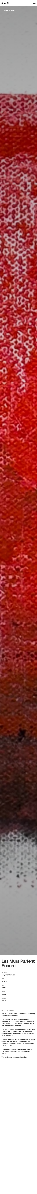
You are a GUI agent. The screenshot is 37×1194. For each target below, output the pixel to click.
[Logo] (5, 3)
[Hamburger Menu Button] (34, 3)
